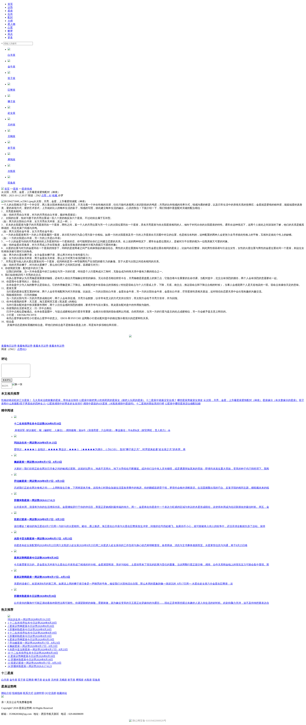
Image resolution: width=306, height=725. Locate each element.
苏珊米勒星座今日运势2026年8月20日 (30, 629)
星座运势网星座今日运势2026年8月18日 (31, 656)
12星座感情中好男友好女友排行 (65, 403)
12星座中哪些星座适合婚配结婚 (182, 403)
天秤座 (55, 679)
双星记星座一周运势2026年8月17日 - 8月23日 (34, 663)
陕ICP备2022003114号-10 (67, 708)
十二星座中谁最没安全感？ (161, 400)
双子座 (22, 679)
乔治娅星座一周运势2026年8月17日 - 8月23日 (34, 642)
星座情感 (27, 188)
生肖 (10, 14)
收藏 (55, 195)
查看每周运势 (25, 345)
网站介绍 (6, 693)
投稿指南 (17, 693)
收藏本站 (62, 693)
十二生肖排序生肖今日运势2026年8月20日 (32, 622)
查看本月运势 (40, 345)
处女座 (46, 679)
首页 (10, 4)
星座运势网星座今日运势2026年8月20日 (31, 626)
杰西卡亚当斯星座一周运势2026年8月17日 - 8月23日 (38, 649)
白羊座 (5, 679)
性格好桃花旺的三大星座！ (16, 400)
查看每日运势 (9, 345)
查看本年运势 (56, 345)
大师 (10, 20)
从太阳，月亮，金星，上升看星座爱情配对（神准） (232, 400)
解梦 (10, 30)
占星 (10, 27)
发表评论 (7, 380)
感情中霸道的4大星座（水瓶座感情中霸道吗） (109, 403)
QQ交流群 (50, 693)
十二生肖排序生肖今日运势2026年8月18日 (33, 652)
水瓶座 (88, 679)
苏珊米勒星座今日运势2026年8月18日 (30, 659)
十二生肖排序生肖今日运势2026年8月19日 (32, 632)
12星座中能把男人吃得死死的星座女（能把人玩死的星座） (112, 400)
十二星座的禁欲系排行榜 (150, 403)
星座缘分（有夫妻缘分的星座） (280, 400)
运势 (10, 7)
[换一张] (17, 386)
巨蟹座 (30, 679)
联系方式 (28, 693)
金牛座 (13, 679)
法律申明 (39, 693)
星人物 (11, 24)
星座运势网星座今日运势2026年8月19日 (31, 639)
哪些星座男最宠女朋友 (190, 400)
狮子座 (38, 679)
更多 (10, 37)
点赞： (46, 195)
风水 (10, 34)
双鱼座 (96, 679)
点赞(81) (21, 349)
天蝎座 (63, 679)
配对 (10, 17)
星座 (10, 10)
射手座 (71, 679)
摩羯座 (80, 679)
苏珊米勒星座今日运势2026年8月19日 (30, 636)
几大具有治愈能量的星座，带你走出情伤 (55, 400)
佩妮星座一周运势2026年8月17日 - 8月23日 (33, 646)
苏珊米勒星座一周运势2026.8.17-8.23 (30, 666)
